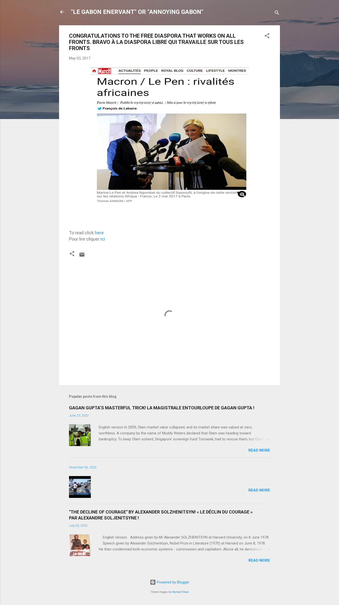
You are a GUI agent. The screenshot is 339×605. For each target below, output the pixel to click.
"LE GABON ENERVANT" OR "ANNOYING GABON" (137, 11)
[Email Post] (82, 256)
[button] (267, 36)
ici (103, 239)
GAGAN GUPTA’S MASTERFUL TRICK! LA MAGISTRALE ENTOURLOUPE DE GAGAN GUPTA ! (161, 407)
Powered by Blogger (172, 582)
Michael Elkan (180, 592)
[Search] (277, 13)
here (99, 232)
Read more (259, 450)
